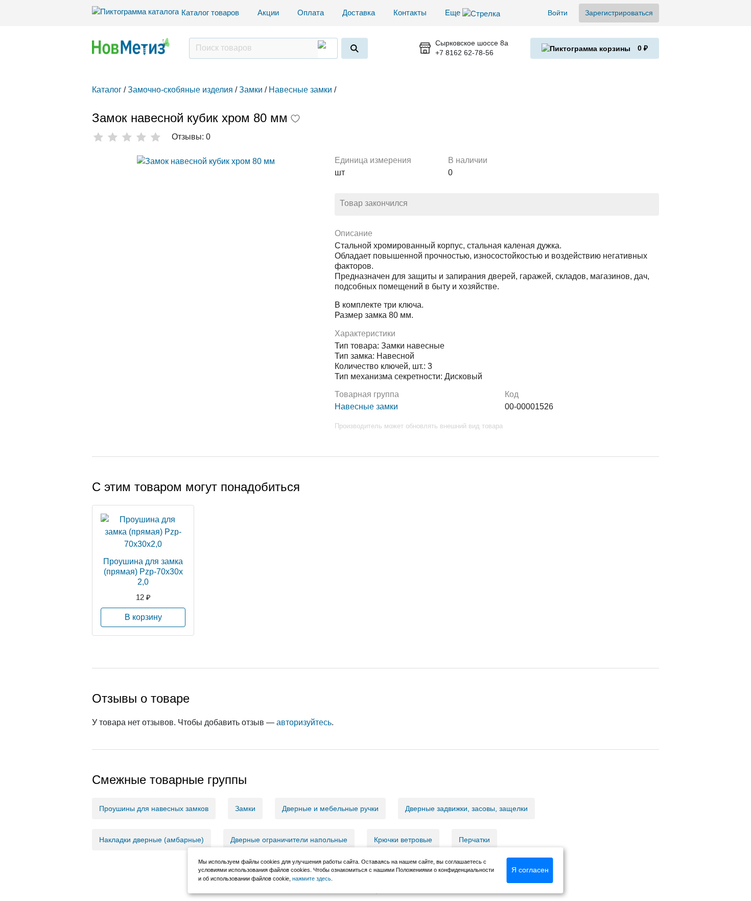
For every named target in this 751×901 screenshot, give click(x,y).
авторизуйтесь (304, 722)
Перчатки (474, 840)
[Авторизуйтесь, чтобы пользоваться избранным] (295, 119)
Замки (245, 808)
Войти (558, 13)
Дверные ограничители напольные (288, 840)
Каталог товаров (210, 12)
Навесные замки (366, 406)
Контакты (410, 12)
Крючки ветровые (403, 840)
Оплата (310, 12)
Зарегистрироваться (619, 13)
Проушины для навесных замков (153, 808)
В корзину (143, 617)
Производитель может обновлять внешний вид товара (419, 426)
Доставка (358, 12)
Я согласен (530, 870)
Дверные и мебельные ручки (330, 808)
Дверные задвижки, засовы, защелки (466, 808)
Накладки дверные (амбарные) (151, 840)
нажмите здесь (311, 878)
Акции (268, 12)
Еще (453, 12)
